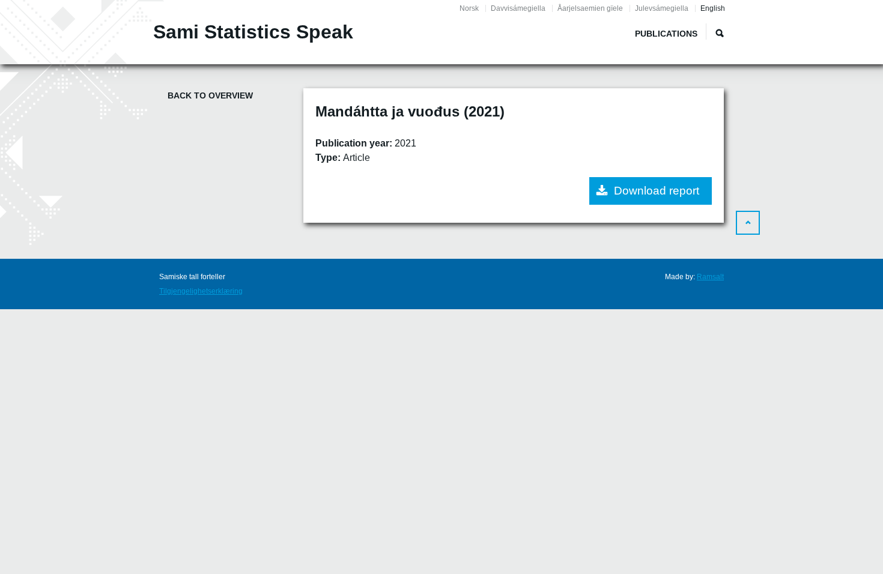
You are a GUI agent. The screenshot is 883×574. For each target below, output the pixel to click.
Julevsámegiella (661, 8)
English (712, 8)
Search (719, 33)
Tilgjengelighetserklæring (201, 291)
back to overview (210, 95)
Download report (656, 190)
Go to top (748, 223)
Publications (666, 33)
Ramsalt (710, 277)
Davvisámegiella (518, 8)
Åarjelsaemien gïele (590, 8)
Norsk (469, 8)
